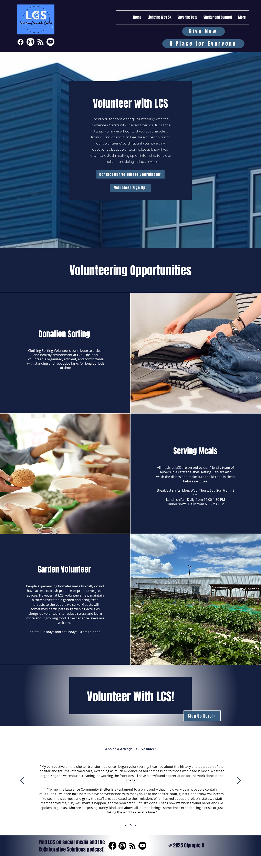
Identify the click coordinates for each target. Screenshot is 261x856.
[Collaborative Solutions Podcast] (40, 42)
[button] (217, 17)
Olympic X (194, 845)
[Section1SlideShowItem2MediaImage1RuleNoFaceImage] (131, 825)
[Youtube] (50, 42)
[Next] (239, 780)
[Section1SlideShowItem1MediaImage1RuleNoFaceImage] (125, 825)
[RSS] (132, 846)
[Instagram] (30, 42)
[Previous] (22, 780)
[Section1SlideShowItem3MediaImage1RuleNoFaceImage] (135, 825)
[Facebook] (20, 42)
